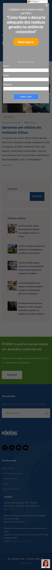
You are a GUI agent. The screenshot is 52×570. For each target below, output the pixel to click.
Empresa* (7, 85)
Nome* (6, 66)
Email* (6, 75)
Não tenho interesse (26, 62)
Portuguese (34, 1)
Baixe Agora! (26, 42)
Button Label (26, 97)
